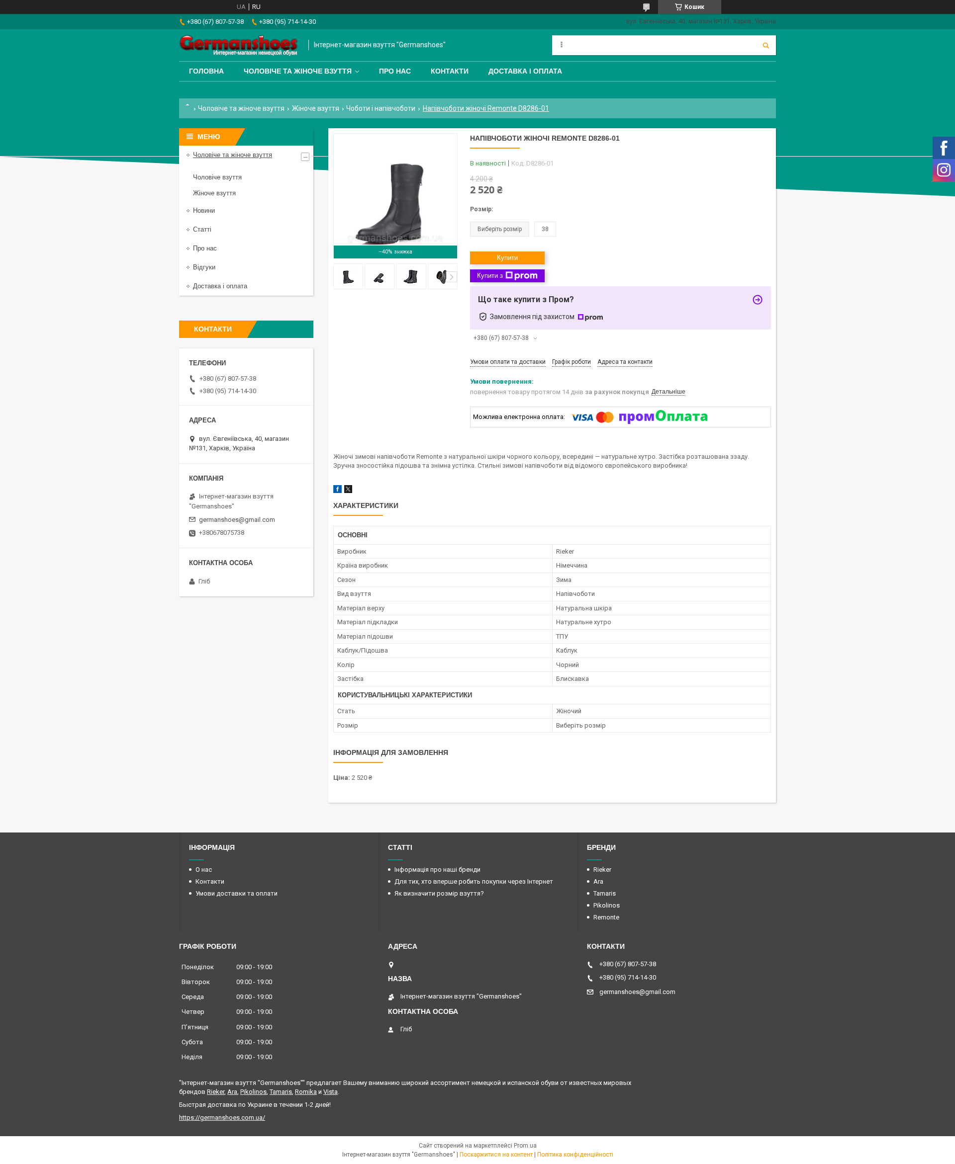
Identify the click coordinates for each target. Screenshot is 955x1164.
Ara (598, 881)
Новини (204, 210)
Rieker (602, 869)
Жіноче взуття (315, 108)
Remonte (606, 917)
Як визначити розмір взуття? (439, 893)
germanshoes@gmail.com (237, 519)
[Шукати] (766, 45)
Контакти (450, 71)
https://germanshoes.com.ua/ (222, 1117)
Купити (507, 257)
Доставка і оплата (525, 71)
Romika (306, 1091)
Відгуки (204, 267)
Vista (330, 1091)
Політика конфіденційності (575, 1154)
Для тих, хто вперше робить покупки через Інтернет (473, 881)
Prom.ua (525, 1145)
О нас (203, 869)
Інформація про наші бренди (437, 869)
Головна (206, 71)
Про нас (395, 71)
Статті (202, 229)
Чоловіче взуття (217, 177)
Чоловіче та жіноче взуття (298, 71)
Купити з (490, 275)
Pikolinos (606, 905)
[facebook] (337, 491)
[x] (348, 491)
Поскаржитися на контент (496, 1154)
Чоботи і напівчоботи (380, 108)
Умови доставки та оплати (236, 893)
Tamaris (604, 893)
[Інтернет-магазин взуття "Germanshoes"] (238, 45)
